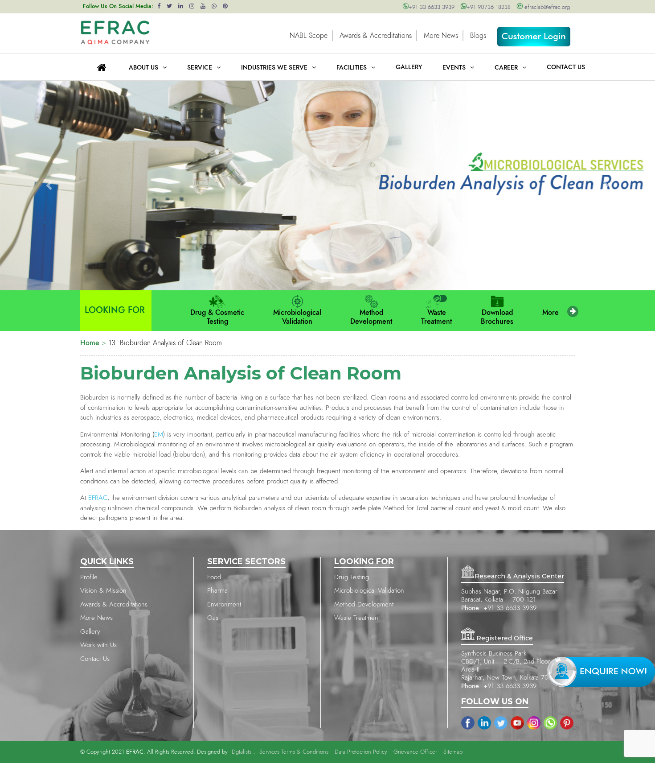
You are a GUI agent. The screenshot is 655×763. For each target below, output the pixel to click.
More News (441, 35)
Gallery (90, 631)
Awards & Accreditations (376, 35)
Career (506, 68)
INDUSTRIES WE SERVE (274, 68)
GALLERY (409, 67)
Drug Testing (351, 577)
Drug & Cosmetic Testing (217, 317)
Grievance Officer (415, 752)
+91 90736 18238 (489, 7)
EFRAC (97, 498)
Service (199, 68)
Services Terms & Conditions (293, 752)
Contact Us (566, 67)
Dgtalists (241, 752)
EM (158, 434)
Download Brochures (497, 317)
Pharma (217, 590)
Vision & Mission (103, 590)
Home (89, 342)
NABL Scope (309, 35)
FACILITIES (351, 68)
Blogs (478, 35)
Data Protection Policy (361, 752)
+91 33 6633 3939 (431, 7)
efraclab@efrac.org (546, 7)
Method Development (371, 317)
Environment (224, 604)
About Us (143, 68)
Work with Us (98, 645)
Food (214, 577)
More (550, 312)
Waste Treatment (436, 317)
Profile (89, 577)
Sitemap (453, 752)
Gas (212, 618)
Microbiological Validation (297, 317)
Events (454, 68)
